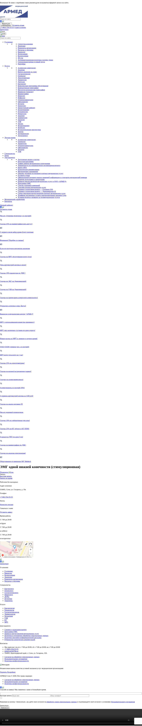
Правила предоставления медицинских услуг (21, 634)
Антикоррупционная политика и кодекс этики (35, 60)
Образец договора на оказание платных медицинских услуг (40, 173)
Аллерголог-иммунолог (27, 68)
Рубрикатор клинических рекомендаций (19, 640)
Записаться (4, 29)
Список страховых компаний (29, 185)
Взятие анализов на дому (27, 72)
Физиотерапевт (23, 126)
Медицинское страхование (28, 171)
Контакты (8, 201)
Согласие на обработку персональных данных (21, 657)
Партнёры (21, 64)
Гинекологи (8, 591)
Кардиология (9, 608)
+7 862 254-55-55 (6, 497)
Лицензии (21, 46)
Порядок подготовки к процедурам (31, 179)
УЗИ (19, 122)
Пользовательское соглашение (15, 659)
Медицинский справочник (14, 199)
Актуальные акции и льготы (28, 159)
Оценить (3, 672)
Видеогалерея (23, 56)
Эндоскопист (23, 136)
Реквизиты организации (27, 48)
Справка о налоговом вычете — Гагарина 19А (35, 189)
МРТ (6, 622)
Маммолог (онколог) (25, 92)
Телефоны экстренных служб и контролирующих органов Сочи (42, 195)
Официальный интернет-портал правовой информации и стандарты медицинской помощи (52, 177)
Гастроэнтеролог (24, 74)
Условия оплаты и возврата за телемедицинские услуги (39, 197)
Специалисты (9, 153)
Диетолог (21, 82)
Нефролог (21, 98)
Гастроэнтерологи (11, 593)
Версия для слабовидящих (6, 24)
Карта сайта (22, 167)
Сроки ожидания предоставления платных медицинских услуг (42, 193)
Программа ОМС (24, 183)
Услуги (7, 66)
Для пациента (9, 157)
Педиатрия (8, 616)
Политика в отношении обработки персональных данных (26, 636)
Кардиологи (9, 589)
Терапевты (8, 601)
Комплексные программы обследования (33, 86)
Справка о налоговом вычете (15, 630)
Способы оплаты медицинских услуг (32, 187)
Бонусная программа (26, 161)
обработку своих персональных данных (62, 702)
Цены (6, 155)
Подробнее (11, 672)
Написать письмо (6, 505)
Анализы (21, 70)
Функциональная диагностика (29, 130)
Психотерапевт (23, 110)
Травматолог (22, 118)
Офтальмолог (23, 102)
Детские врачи (9, 138)
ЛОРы (6, 597)
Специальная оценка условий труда (31, 62)
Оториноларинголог (25, 100)
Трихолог (21, 120)
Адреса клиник (20, 27)
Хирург (21, 132)
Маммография (23, 94)
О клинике (8, 42)
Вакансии (21, 52)
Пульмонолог (23, 112)
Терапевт (21, 116)
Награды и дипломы (25, 50)
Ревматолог (22, 114)
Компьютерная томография (28, 88)
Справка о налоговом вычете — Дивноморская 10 (37, 191)
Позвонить (4, 472)
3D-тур (20, 58)
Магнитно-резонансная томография (31, 90)
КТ (5, 620)
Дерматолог (22, 80)
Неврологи (8, 595)
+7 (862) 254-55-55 (7, 27)
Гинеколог (22, 76)
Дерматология (9, 614)
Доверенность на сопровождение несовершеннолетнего (39, 165)
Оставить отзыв (18, 25)
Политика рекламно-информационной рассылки (22, 638)
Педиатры (8, 599)
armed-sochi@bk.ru (11, 651)
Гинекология (9, 610)
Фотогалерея (22, 54)
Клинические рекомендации (28, 169)
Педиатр (21, 104)
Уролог (20, 124)
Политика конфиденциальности (16, 661)
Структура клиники (25, 44)
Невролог (21, 96)
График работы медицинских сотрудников (34, 163)
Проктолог (22, 106)
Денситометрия (24, 78)
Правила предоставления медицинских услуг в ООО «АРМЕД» (42, 181)
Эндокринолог (23, 134)
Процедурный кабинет (26, 108)
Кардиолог (22, 84)
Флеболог (21, 128)
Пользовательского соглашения (123, 702)
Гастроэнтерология (11, 612)
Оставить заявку (6, 512)
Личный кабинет (6, 205)
